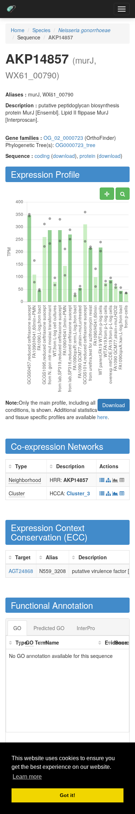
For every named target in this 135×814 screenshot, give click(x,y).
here (102, 417)
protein (87, 155)
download (64, 155)
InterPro (86, 628)
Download (113, 405)
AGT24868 (21, 570)
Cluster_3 (78, 493)
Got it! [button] (67, 795)
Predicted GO (48, 628)
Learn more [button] (27, 777)
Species (41, 30)
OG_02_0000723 (63, 137)
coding (42, 155)
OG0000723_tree (75, 144)
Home (17, 30)
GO (17, 628)
